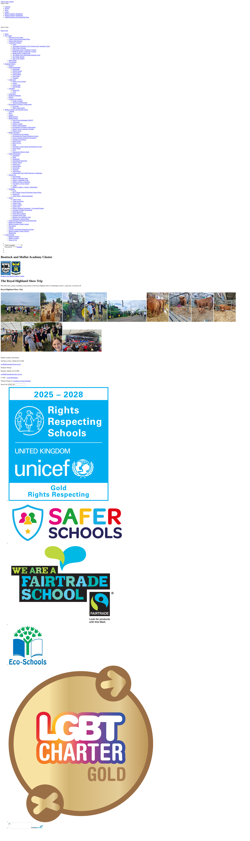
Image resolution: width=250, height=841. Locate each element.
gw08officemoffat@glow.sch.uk (11, 364)
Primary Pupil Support (19, 125)
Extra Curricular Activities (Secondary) (24, 138)
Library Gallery (17, 205)
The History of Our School (20, 183)
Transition (12, 88)
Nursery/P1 (16, 90)
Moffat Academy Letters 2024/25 (19, 231)
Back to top (4, 30)
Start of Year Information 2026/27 (22, 120)
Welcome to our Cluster (16, 37)
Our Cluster (8, 36)
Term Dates (16, 76)
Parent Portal (13, 60)
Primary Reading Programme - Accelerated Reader (28, 208)
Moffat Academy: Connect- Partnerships (24, 187)
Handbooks (16, 69)
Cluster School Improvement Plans (19, 39)
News (6, 10)
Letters (7, 12)
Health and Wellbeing (15, 222)
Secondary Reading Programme (22, 210)
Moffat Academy (14, 238)
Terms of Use (13, 240)
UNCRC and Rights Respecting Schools (21, 229)
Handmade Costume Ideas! (20, 219)
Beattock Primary (10, 64)
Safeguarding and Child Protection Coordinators (27, 173)
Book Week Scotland (19, 213)
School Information (15, 67)
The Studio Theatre (18, 57)
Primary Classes (17, 124)
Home (6, 34)
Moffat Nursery (13, 117)
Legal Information (12, 377)
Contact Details (9, 235)
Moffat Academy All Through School (16, 109)
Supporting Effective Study (20, 152)
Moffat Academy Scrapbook (21, 182)
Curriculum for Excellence (20, 134)
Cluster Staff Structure (15, 41)
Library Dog (16, 206)
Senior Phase (16, 148)
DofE (14, 145)
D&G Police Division (19, 48)
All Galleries (12, 62)
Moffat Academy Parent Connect (19, 224)
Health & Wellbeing (15, 95)
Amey (14, 44)
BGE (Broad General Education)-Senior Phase (26, 192)
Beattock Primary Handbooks (14, 15)
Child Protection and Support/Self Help (17, 17)
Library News (16, 199)
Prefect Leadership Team (20, 178)
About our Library (18, 201)
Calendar (7, 7)
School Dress (16, 73)
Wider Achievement (18, 108)
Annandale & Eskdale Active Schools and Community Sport (31, 46)
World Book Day (17, 212)
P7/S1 (14, 92)
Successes (15, 106)
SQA (14, 150)
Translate (19, 247)
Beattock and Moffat (12, 276)
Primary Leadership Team (20, 180)
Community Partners (15, 43)
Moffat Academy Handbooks (14, 14)
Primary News (16, 131)
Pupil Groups (16, 141)
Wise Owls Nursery (18, 58)
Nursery (11, 65)
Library (14, 83)
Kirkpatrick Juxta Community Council (24, 50)
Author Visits (16, 203)
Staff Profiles (16, 87)
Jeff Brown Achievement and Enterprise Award (27, 146)
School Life (12, 80)
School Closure (17, 71)
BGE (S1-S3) (16, 143)
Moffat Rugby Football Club (21, 53)
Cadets (14, 185)
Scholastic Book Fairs (19, 215)
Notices (7, 8)
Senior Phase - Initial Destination (22, 196)
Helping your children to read (21, 217)
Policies (11, 97)
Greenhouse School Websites (22, 381)
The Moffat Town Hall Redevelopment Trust (26, 55)
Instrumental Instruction (19, 161)
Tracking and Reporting (19, 102)
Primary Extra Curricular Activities (23, 129)
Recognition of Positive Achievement (20, 104)
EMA (14, 157)
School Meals (16, 74)
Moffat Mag (12, 233)
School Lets (16, 164)
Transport (15, 78)
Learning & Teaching (15, 99)
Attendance (16, 155)
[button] (9, 27)
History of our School (19, 81)
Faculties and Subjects (19, 139)
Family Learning (17, 101)
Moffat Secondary (14, 132)
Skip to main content (7, 1)
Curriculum (12, 94)
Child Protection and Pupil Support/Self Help (22, 220)
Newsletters (12, 226)
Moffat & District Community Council (24, 51)
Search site (4, 384)
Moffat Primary (13, 118)
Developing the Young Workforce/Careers (25, 136)
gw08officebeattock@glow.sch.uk (11, 374)
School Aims (16, 85)
